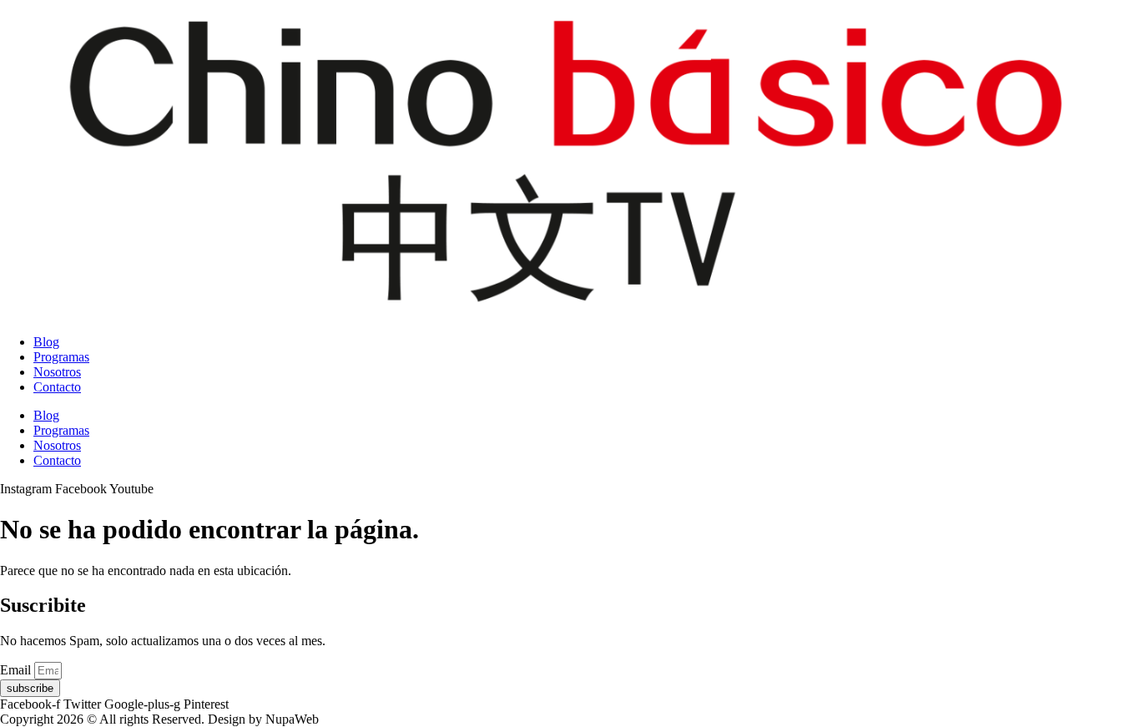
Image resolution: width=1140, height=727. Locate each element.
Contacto (57, 387)
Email (17, 670)
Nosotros (57, 372)
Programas (61, 357)
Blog (46, 342)
